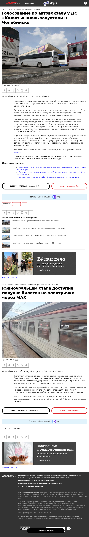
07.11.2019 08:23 (7, 9)
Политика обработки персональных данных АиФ (36, 480)
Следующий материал (46, 530)
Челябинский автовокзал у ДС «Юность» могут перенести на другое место (39, 235)
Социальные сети (33, 478)
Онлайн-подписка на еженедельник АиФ (52, 475)
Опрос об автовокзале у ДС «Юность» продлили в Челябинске (49, 177)
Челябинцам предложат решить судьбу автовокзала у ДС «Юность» (36, 243)
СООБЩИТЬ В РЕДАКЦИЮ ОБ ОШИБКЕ (30, 486)
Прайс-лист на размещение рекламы (55, 478)
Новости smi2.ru (9, 278)
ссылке (17, 152)
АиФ (19, 85)
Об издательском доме (26, 475)
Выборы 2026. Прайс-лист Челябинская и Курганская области (40, 483)
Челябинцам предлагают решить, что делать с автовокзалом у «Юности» (38, 228)
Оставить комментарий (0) (69, 186)
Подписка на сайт (75, 475)
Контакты (21, 478)
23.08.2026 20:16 (7, 284)
